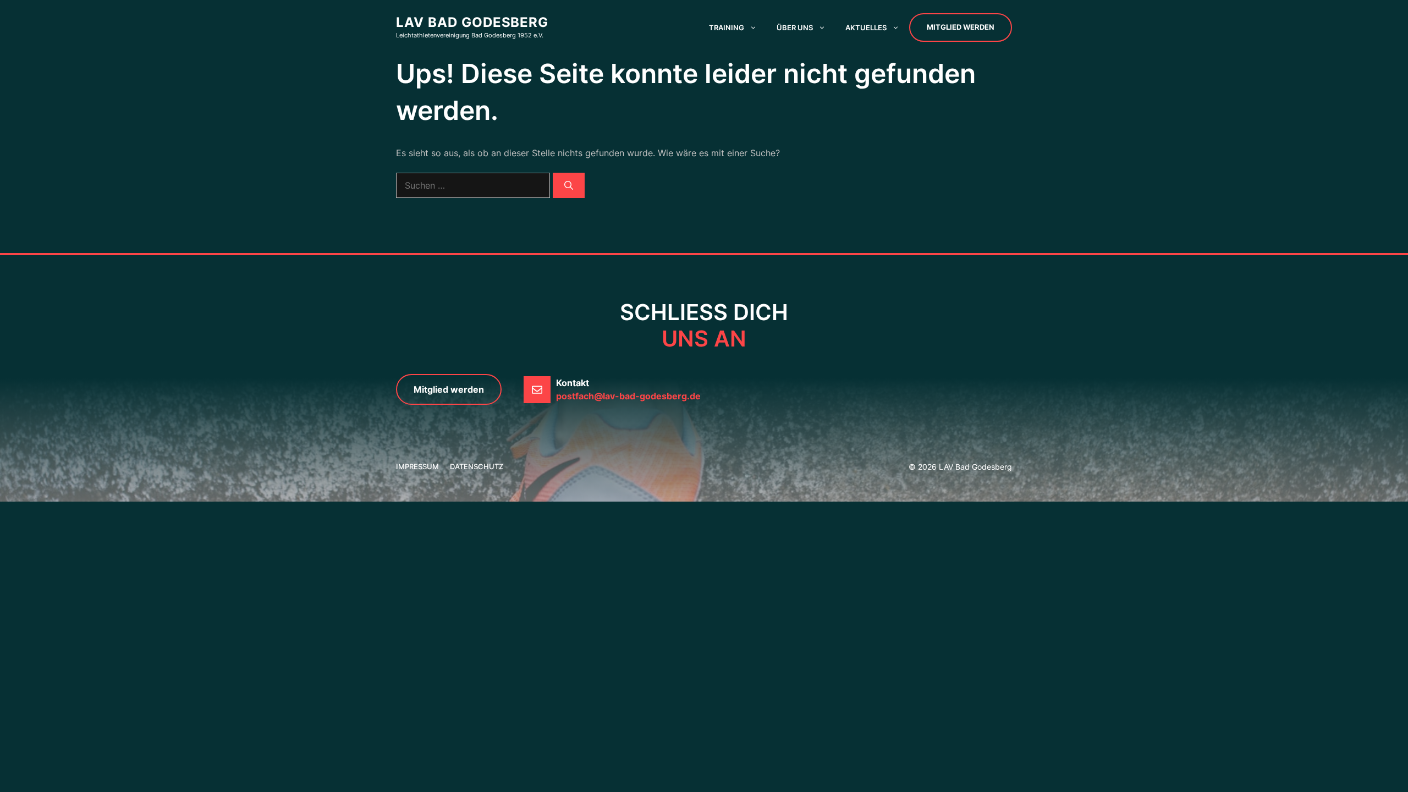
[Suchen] (569, 185)
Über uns (795, 27)
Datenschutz (476, 466)
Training (726, 27)
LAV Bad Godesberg (472, 22)
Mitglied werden (960, 27)
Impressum (417, 466)
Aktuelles (866, 27)
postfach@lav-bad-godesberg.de (628, 396)
